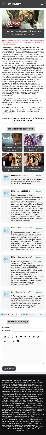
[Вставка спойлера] (18, 341)
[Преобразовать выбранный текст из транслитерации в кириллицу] (14, 341)
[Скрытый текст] (5, 341)
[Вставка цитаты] (9, 341)
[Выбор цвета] (38, 336)
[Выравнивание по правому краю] (29, 336)
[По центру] (25, 336)
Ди (12, 292)
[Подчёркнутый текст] (12, 336)
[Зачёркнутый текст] (17, 336)
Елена (13, 175)
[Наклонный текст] (8, 336)
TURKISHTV (14, 4)
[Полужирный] (5, 336)
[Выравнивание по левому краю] (21, 336)
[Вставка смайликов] (34, 336)
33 (27, 314)
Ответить (38, 176)
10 (21, 314)
